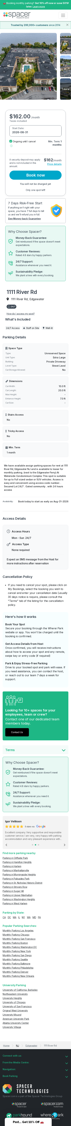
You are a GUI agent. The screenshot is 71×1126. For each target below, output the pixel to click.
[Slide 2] (35, 845)
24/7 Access (12, 328)
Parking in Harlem (12, 866)
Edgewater (31, 1045)
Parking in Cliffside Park (15, 858)
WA (29, 917)
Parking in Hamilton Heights (17, 862)
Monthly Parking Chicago (16, 934)
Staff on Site (32, 328)
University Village (12, 1027)
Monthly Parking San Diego (17, 955)
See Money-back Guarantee (24, 218)
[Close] (67, 24)
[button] (11, 145)
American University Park (16, 1018)
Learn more (39, 6)
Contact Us (17, 732)
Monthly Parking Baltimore (16, 963)
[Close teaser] (52, 1116)
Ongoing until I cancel (24, 141)
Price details (54, 164)
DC (9, 917)
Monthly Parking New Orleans (18, 976)
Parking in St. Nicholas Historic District (22, 882)
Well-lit (49, 328)
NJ (17, 1045)
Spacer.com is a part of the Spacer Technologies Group (32, 1096)
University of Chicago (14, 1002)
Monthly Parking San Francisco (19, 938)
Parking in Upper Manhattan (17, 895)
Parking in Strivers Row (15, 886)
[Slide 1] (32, 845)
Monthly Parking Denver (15, 971)
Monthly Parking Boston (15, 943)
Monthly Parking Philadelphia (18, 967)
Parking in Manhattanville (16, 870)
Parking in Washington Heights (19, 899)
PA (39, 917)
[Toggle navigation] (63, 15)
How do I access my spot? (21, 313)
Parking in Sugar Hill (13, 891)
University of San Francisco (17, 1006)
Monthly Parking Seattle (15, 959)
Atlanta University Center (16, 1023)
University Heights (12, 998)
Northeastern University (15, 994)
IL (19, 917)
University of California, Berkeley (20, 989)
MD (34, 917)
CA (4, 917)
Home (6, 1045)
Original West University (15, 1010)
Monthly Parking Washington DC (20, 947)
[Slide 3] (38, 845)
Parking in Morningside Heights (19, 874)
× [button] (68, 2)
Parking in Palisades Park (16, 878)
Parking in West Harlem (15, 903)
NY (23, 917)
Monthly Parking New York (17, 951)
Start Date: (18, 128)
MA (14, 917)
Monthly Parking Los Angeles (18, 930)
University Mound (12, 1014)
